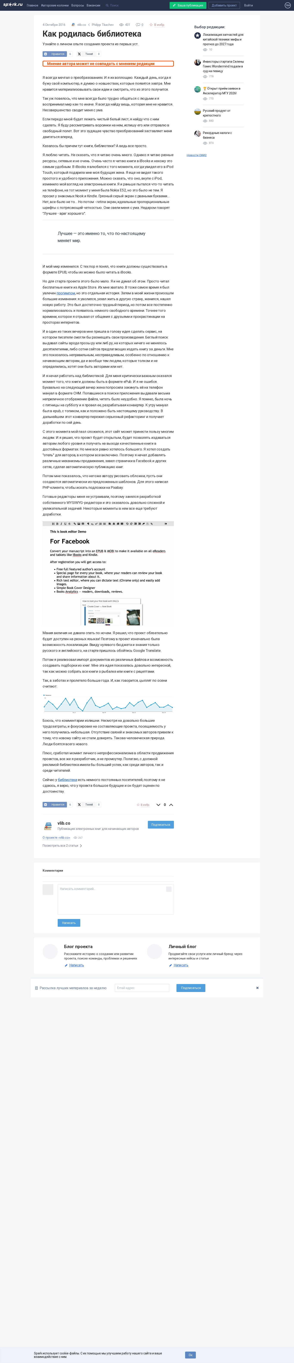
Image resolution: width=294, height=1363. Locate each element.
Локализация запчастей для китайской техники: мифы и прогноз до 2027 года (223, 39)
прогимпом (66, 293)
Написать (76, 965)
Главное (32, 5)
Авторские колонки (55, 5)
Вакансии (93, 5)
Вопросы (77, 5)
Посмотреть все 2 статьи (61, 845)
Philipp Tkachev (103, 25)
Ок (190, 1355)
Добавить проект (224, 5)
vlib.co (64, 823)
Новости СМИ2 (197, 155)
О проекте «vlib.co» (56, 838)
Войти (248, 5)
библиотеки (67, 780)
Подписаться (161, 824)
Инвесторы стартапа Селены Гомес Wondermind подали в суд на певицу (223, 66)
